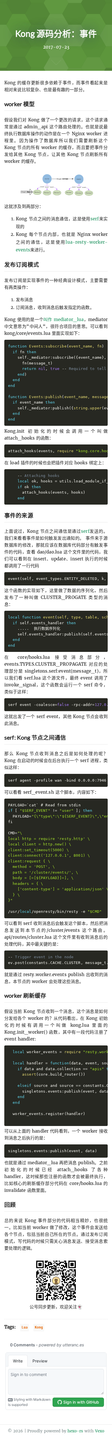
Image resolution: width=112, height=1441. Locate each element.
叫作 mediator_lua (63, 319)
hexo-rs (75, 1431)
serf (94, 219)
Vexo (99, 1431)
